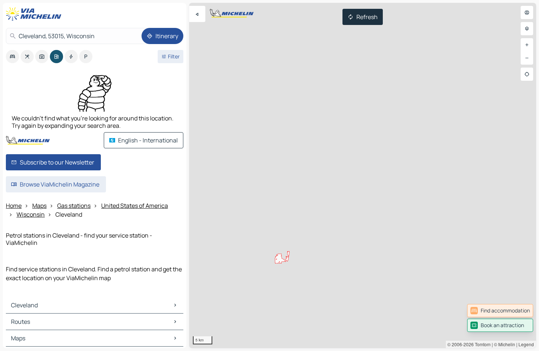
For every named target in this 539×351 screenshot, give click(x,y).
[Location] (527, 74)
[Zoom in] (527, 44)
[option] (12, 56)
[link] (500, 310)
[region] (362, 175)
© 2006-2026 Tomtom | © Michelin (481, 344)
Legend (526, 344)
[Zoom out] (527, 58)
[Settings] (527, 28)
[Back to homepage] (35, 14)
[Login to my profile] (527, 12)
